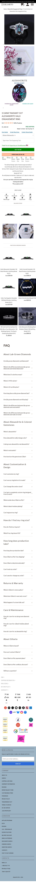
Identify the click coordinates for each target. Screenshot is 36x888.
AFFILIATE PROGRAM (7, 820)
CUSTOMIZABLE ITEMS (7, 793)
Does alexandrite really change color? (18, 438)
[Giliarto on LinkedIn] (28, 700)
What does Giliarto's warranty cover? (18, 596)
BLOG (3, 823)
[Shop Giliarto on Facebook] (25, 713)
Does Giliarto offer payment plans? (18, 658)
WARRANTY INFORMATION (8, 784)
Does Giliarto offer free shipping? (18, 557)
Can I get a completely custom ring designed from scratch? (18, 493)
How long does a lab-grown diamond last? (18, 393)
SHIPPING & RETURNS (7, 781)
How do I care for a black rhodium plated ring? (18, 624)
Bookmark (22, 199)
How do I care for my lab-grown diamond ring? (18, 617)
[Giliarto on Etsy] (12, 708)
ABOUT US (4, 775)
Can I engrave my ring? (18, 512)
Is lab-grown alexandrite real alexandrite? (18, 444)
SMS (14, 199)
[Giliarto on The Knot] (5, 708)
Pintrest (22, 196)
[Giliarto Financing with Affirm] (14, 713)
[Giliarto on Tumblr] (18, 700)
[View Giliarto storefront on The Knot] (18, 726)
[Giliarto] (7, 4)
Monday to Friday (6, 868)
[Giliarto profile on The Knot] (5, 740)
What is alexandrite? (18, 431)
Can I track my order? (18, 569)
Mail (30, 196)
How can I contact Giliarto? (18, 652)
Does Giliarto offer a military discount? (18, 664)
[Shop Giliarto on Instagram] (21, 713)
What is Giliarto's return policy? (18, 590)
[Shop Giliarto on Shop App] (10, 713)
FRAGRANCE (5, 796)
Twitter (6, 196)
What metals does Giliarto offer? (18, 500)
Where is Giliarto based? (18, 646)
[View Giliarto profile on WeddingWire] (5, 721)
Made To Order (21, 128)
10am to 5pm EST (6, 871)
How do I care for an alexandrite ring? (18, 631)
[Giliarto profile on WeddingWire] (5, 732)
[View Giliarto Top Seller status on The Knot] (31, 726)
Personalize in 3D (18, 154)
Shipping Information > (8, 680)
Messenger (6, 199)
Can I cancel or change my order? (18, 575)
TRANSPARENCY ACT (7, 802)
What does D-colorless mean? (18, 374)
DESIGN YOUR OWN (6, 832)
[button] (32, 4)
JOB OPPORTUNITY (6, 810)
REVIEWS (4, 826)
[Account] (28, 4)
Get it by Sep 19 (30, 127)
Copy (30, 199)
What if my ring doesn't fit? (18, 533)
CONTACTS (4, 850)
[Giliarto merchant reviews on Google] (21, 733)
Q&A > (2, 677)
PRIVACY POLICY (6, 799)
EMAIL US (4, 862)
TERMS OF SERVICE (6, 805)
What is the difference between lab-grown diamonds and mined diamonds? (18, 368)
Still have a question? (18, 671)
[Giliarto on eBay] (19, 708)
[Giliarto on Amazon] (23, 708)
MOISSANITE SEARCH (7, 841)
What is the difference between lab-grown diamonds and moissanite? (18, 406)
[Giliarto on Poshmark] (27, 708)
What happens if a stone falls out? (18, 602)
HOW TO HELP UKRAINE (7, 853)
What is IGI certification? (18, 387)
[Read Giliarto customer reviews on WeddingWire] (31, 721)
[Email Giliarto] (7, 703)
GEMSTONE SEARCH (7, 847)
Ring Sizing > (5, 683)
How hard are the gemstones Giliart (18, 456)
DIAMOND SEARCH (6, 844)
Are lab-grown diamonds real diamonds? (18, 361)
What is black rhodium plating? (18, 506)
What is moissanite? (18, 450)
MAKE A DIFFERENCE (7, 838)
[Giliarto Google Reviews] (16, 708)
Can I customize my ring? (18, 474)
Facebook (14, 196)
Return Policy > (6, 687)
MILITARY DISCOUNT (7, 835)
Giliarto (14, 877)
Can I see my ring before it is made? (18, 480)
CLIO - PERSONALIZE (7, 829)
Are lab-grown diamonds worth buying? (18, 399)
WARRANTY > (4, 690)
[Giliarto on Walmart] (30, 708)
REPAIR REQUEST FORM (7, 790)
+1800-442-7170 (6, 865)
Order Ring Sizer (15, 132)
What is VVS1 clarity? (18, 381)
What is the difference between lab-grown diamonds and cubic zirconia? (18, 413)
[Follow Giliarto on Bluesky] (18, 713)
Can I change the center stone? (18, 486)
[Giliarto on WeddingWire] (9, 708)
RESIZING (4, 787)
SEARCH (4, 778)
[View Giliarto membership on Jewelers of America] (18, 721)
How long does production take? (18, 550)
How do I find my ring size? (18, 527)
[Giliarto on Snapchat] (7, 700)
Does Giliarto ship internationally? (18, 563)
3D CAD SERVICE (6, 807)
